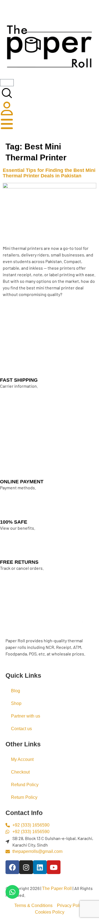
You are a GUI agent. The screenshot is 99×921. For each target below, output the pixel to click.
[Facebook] (12, 867)
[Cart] (7, 82)
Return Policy (24, 797)
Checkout (20, 772)
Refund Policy (24, 784)
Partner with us (25, 716)
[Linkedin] (40, 867)
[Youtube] (54, 867)
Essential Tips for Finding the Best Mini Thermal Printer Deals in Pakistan (49, 173)
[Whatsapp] (12, 892)
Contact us (21, 728)
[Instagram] (26, 867)
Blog (15, 690)
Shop (16, 703)
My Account (22, 759)
